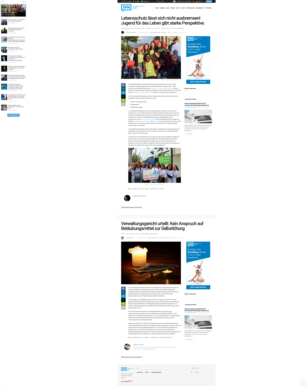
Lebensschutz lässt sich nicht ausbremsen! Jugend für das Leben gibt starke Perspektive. (12, 10)
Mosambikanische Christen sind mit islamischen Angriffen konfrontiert (16, 30)
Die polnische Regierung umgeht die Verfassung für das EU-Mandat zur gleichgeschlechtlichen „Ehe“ (17, 77)
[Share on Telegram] (123, 93)
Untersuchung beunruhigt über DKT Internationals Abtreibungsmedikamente (196, 104)
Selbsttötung (154, 337)
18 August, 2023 (201, 107)
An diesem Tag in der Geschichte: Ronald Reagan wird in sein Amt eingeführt (16, 68)
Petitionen (208, 8)
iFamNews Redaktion (191, 107)
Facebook (156, 121)
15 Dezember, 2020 (143, 32)
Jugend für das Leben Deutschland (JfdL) (162, 88)
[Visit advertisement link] (198, 60)
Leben (167, 8)
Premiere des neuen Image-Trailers (143, 92)
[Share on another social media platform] (123, 104)
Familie (173, 8)
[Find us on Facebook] (191, 372)
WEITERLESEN (190, 134)
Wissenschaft (200, 8)
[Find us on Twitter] (194, 372)
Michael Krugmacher (131, 32)
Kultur (178, 8)
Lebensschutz (153, 188)
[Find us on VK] (197, 372)
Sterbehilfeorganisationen (165, 337)
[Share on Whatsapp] (123, 89)
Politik (183, 8)
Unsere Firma (124, 1)
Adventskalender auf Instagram (142, 121)
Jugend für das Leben (137, 188)
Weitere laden (13, 115)
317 (168, 237)
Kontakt (129, 1)
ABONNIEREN (146, 1)
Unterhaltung (190, 8)
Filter (23, 1)
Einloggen (182, 1)
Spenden (209, 1)
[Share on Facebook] (123, 85)
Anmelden (188, 1)
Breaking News (153, 32)
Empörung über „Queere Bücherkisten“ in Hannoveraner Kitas (16, 107)
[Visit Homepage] (132, 8)
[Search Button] (193, 1)
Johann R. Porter (130, 237)
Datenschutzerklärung (156, 372)
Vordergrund (164, 32)
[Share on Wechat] (123, 100)
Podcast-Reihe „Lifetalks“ (148, 119)
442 (170, 32)
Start (157, 8)
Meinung (162, 8)
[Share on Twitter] (123, 96)
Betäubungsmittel (136, 337)
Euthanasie (146, 337)
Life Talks (161, 188)
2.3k (208, 107)
